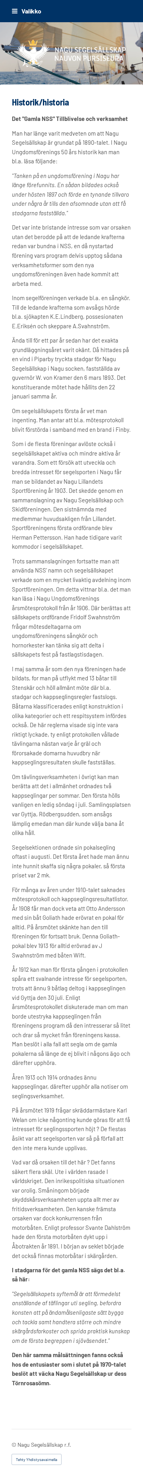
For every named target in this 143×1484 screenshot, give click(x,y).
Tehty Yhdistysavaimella (36, 1459)
